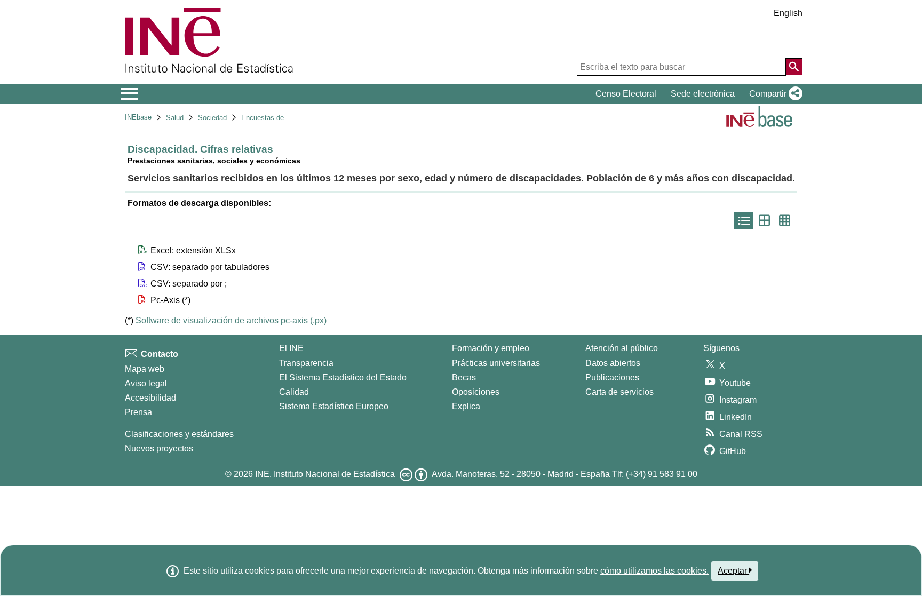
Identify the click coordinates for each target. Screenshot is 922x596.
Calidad (294, 391)
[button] (773, 94)
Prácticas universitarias (496, 363)
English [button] (788, 13)
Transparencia (306, 363)
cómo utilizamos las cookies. (654, 570)
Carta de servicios (619, 391)
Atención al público (621, 348)
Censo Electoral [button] (625, 93)
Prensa (138, 412)
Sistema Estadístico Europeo (333, 406)
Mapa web (144, 369)
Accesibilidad (150, 397)
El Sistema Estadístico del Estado (343, 377)
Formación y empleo (490, 348)
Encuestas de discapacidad (284, 118)
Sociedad (212, 118)
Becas (464, 377)
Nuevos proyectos (159, 448)
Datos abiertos (612, 363)
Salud (175, 118)
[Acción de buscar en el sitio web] (793, 66)
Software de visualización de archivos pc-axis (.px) (231, 320)
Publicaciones (612, 377)
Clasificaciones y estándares (179, 434)
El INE (291, 348)
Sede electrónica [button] (703, 93)
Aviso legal (146, 383)
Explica (466, 406)
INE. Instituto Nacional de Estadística (325, 474)
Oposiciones (475, 391)
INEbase (138, 117)
